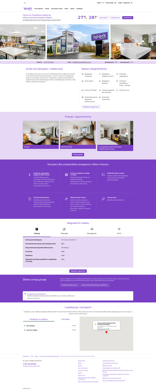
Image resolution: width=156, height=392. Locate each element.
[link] (48, 62)
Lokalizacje (26, 356)
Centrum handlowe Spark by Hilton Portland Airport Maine (77, 356)
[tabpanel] (78, 252)
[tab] (37, 232)
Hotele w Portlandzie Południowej (49, 356)
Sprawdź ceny (128, 17)
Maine (36, 356)
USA (32, 356)
